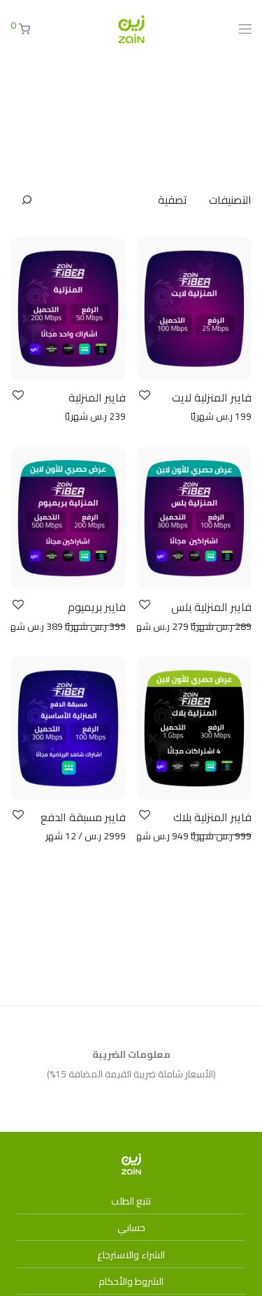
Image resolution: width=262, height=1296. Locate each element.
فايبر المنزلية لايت (212, 397)
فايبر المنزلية (97, 397)
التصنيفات (230, 199)
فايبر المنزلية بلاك (212, 817)
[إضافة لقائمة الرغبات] (143, 396)
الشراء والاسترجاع (131, 1255)
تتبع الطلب (131, 1201)
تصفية (172, 199)
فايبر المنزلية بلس (211, 606)
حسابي (131, 1227)
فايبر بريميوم (97, 606)
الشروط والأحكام (131, 1281)
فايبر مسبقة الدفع (83, 817)
